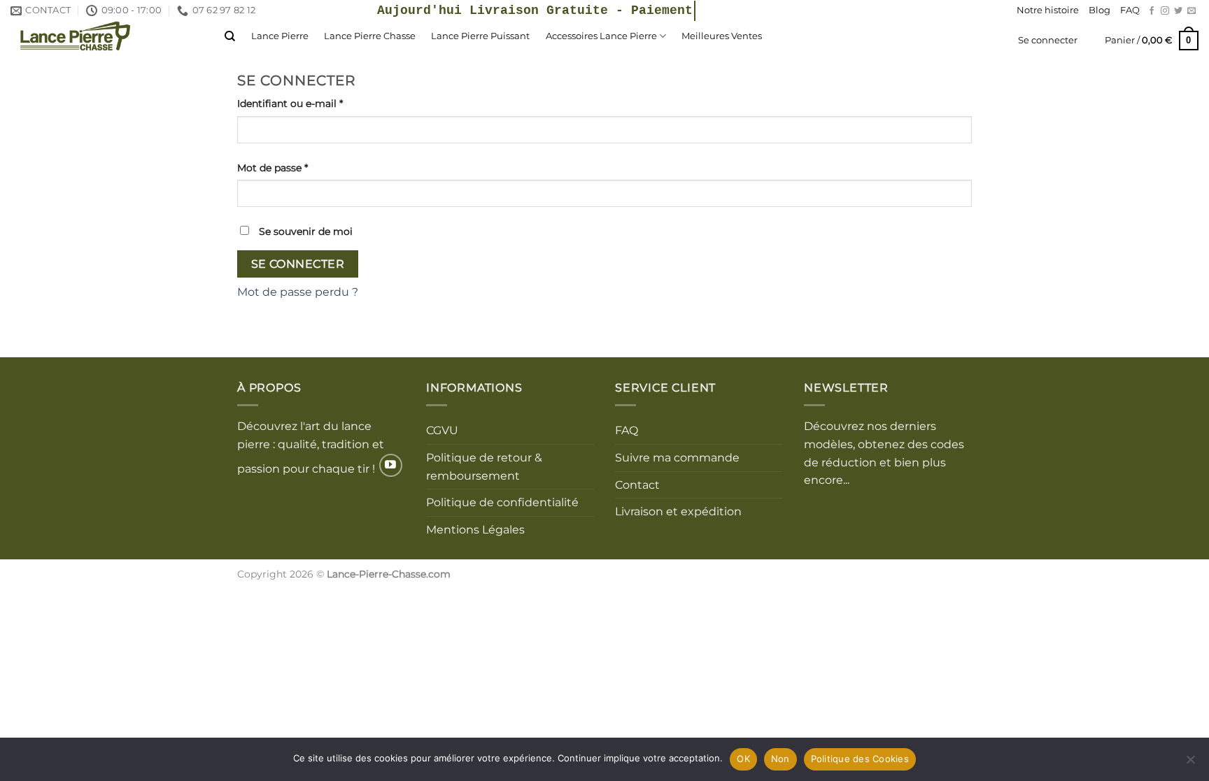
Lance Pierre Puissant (480, 36)
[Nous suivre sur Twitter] (1178, 11)
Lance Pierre (280, 36)
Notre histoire (1048, 10)
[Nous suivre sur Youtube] (390, 465)
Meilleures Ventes (721, 36)
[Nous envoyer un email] (1191, 11)
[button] (1152, 40)
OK (743, 758)
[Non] (1190, 763)
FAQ (1130, 10)
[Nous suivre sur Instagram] (1165, 11)
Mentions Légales (475, 529)
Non (780, 758)
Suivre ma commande (677, 457)
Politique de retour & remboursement (484, 466)
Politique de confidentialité (502, 502)
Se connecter (298, 264)
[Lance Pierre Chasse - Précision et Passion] (107, 36)
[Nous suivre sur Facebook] (1151, 11)
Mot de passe (300, 167)
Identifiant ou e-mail (317, 103)
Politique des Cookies (860, 758)
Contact (637, 485)
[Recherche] (230, 36)
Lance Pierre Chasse (370, 36)
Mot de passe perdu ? (297, 292)
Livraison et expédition (678, 511)
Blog (1099, 10)
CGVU (442, 430)
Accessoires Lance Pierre (601, 36)
